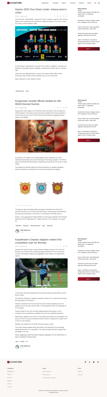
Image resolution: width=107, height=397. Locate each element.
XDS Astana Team (20, 91)
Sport (27, 91)
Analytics (81, 3)
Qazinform (56, 115)
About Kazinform (47, 371)
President (55, 3)
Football (22, 341)
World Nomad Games (35, 225)
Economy (73, 3)
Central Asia (50, 225)
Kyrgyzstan (26, 225)
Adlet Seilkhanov (25, 230)
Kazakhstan (10, 371)
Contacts (80, 374)
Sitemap (80, 371)
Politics (9, 374)
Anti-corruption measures (49, 377)
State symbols (46, 374)
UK (26, 341)
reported (27, 217)
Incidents (9, 386)
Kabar (26, 117)
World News (18, 225)
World (8, 383)
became (48, 335)
